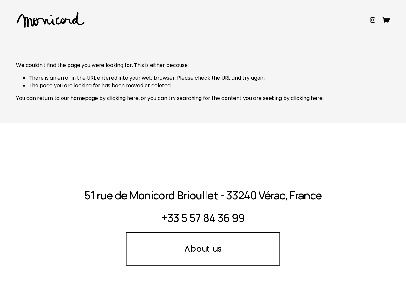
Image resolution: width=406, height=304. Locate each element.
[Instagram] (373, 20)
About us (202, 249)
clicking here (123, 98)
